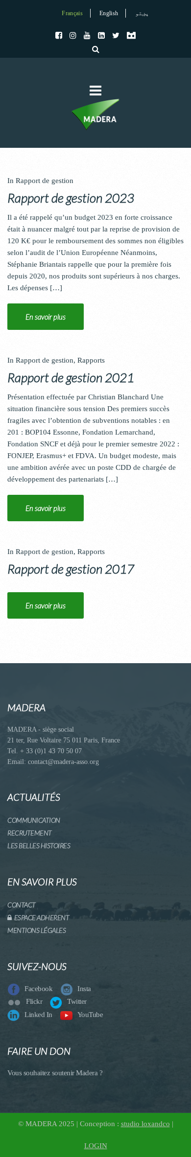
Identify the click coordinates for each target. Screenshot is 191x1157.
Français (72, 13)
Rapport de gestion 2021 (70, 377)
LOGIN (95, 1146)
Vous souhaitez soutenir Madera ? (54, 1073)
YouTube (90, 1014)
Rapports (91, 360)
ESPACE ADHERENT (40, 917)
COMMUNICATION (33, 820)
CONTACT (21, 905)
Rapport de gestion (44, 181)
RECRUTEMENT (29, 833)
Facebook (38, 989)
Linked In (38, 1014)
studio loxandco (145, 1124)
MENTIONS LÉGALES (36, 930)
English (108, 13)
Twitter (77, 1001)
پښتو (142, 13)
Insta (84, 989)
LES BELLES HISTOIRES (38, 845)
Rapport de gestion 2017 (70, 569)
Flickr (34, 1001)
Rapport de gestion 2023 (70, 198)
